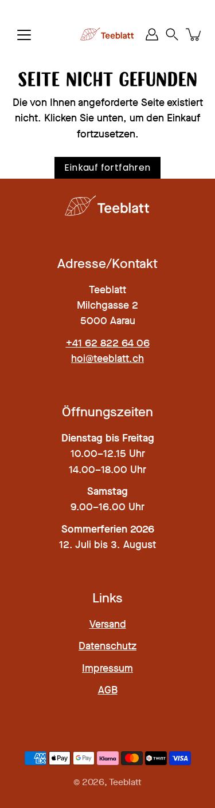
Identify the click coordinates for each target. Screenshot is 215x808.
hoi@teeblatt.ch (107, 358)
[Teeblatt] (107, 34)
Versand (107, 624)
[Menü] (24, 35)
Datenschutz (107, 646)
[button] (172, 34)
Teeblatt (125, 782)
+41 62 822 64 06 (108, 343)
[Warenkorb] (194, 34)
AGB (108, 690)
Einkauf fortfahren (107, 167)
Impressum (107, 668)
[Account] (152, 34)
